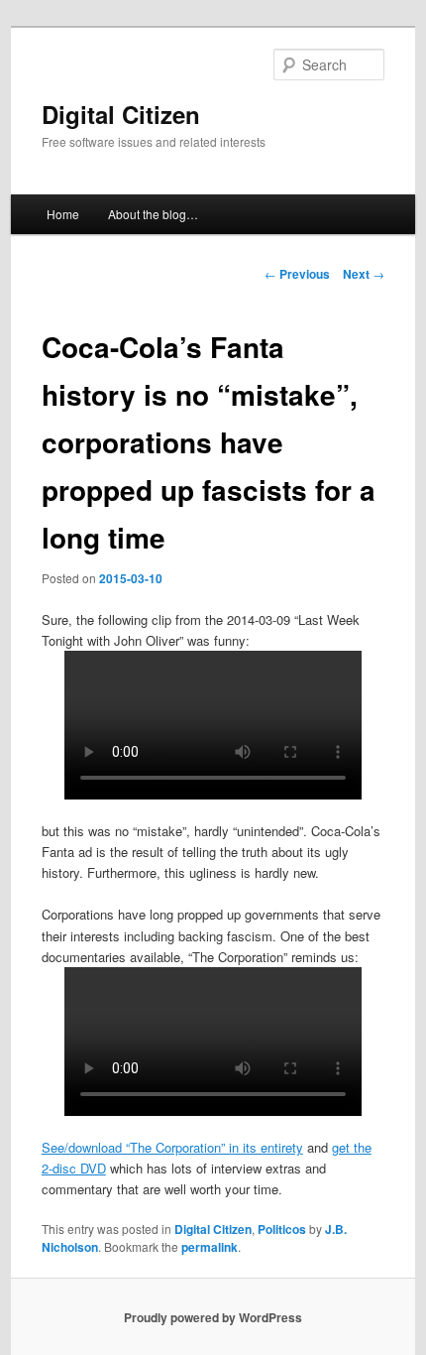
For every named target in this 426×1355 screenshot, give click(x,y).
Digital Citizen (121, 114)
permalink (209, 1247)
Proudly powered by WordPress (213, 1317)
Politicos (282, 1229)
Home (63, 213)
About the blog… (153, 213)
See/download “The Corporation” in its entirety (172, 1147)
